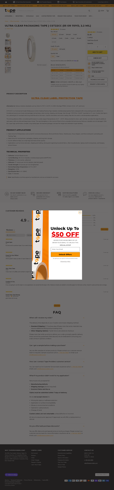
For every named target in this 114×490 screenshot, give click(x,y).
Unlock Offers (65, 254)
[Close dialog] (79, 212)
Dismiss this (65, 262)
